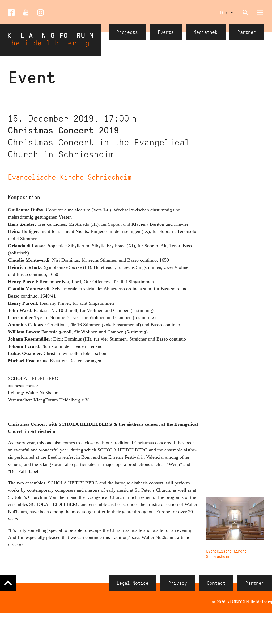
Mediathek (206, 32)
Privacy (177, 583)
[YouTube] (26, 13)
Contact (216, 583)
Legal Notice (132, 583)
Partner (246, 32)
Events (166, 32)
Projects (127, 32)
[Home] (50, 40)
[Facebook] (11, 13)
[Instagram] (40, 13)
